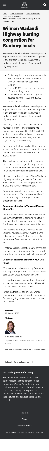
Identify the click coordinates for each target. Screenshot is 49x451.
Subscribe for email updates (17, 362)
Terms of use (24, 413)
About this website (24, 425)
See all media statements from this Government (25, 349)
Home (5, 14)
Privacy (24, 419)
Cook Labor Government (12, 16)
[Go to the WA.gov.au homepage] (24, 4)
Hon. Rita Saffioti (13, 336)
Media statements (33, 14)
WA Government (16, 14)
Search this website (44, 4)
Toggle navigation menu (4, 4)
